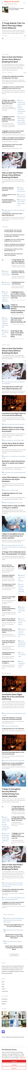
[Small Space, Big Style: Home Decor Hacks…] (22, 578)
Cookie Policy (22, 1057)
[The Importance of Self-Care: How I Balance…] (22, 588)
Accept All (14, 1061)
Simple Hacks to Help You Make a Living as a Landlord (13, 507)
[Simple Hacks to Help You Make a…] (22, 664)
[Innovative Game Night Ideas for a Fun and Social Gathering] (14, 403)
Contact (3, 989)
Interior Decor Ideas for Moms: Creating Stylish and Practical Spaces (13, 445)
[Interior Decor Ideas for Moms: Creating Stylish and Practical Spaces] (14, 440)
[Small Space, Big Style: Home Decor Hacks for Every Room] (21, 189)
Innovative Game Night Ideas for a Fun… (8, 597)
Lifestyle (4, 1003)
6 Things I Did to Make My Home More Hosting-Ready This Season (13, 77)
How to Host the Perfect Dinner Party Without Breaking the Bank (12, 59)
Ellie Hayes (10, 72)
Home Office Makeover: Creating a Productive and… (9, 642)
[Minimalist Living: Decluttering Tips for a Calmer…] (22, 632)
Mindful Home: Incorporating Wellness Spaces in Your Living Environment (13, 429)
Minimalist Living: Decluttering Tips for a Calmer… (8, 630)
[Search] (24, 3)
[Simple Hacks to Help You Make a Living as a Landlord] (14, 502)
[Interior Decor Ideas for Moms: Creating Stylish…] (22, 621)
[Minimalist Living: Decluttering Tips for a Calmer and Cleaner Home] (14, 457)
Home (3, 981)
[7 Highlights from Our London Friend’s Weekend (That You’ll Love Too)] (22, 120)
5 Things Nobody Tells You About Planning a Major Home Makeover (13, 25)
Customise (14, 1065)
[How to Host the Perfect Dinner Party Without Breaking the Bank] (14, 160)
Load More (14, 954)
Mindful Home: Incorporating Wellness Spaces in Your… (8, 608)
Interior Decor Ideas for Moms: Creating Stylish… (9, 619)
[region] (14, 1059)
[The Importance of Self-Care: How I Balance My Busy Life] (14, 211)
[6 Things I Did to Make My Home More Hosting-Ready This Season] (22, 107)
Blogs (3, 986)
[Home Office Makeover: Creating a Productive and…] (22, 643)
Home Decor (12, 7)
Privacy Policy (5, 991)
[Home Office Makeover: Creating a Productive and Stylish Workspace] (21, 202)
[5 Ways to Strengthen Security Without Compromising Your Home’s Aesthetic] (6, 306)
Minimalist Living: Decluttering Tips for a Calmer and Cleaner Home (13, 463)
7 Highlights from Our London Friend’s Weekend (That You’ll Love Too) (13, 87)
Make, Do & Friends (11, 1)
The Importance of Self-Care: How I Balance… (9, 585)
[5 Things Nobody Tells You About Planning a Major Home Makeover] (14, 44)
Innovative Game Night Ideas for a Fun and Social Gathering (14, 414)
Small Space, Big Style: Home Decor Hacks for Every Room (8, 189)
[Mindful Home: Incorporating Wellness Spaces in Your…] (22, 609)
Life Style (4, 98)
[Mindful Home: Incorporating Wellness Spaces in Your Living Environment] (14, 424)
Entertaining (5, 54)
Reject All (14, 1068)
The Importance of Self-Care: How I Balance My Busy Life (12, 145)
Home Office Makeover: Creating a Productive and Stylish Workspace (9, 201)
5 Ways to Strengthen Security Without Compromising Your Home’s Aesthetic (13, 138)
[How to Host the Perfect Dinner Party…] (22, 567)
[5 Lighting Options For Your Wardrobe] (5, 10)
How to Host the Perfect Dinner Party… (8, 565)
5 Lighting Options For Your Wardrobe (17, 8)
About (3, 984)
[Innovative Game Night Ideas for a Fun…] (22, 598)
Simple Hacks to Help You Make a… (8, 662)
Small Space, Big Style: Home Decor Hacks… (8, 576)
